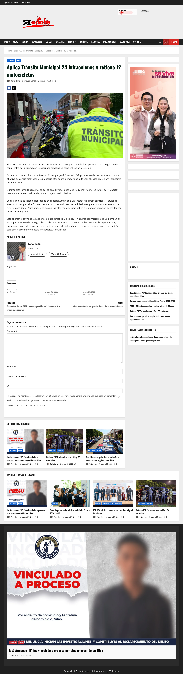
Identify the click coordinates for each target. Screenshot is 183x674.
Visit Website (37, 254)
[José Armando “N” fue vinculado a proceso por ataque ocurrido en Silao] (25, 441)
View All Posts (58, 254)
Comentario (13, 331)
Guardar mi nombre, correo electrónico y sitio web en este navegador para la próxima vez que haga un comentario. (63, 396)
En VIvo (174, 41)
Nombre (11, 366)
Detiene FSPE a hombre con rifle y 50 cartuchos (63, 458)
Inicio (7, 41)
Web (9, 386)
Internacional (109, 41)
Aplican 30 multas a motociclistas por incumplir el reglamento (98, 288)
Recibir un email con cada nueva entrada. (28, 405)
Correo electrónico (16, 376)
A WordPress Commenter (140, 337)
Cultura (137, 41)
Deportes (72, 41)
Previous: (34, 306)
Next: (97, 304)
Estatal (49, 41)
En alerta (60, 41)
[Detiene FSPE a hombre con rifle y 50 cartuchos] (64, 441)
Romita (25, 41)
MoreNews (100, 671)
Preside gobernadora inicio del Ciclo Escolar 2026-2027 (152, 301)
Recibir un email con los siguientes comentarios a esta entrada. (36, 400)
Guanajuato (37, 41)
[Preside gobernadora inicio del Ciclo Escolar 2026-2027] (70, 493)
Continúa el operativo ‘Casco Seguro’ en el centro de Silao (61, 288)
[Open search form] (160, 42)
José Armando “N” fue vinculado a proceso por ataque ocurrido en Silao (24, 458)
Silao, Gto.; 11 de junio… (17, 287)
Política (84, 41)
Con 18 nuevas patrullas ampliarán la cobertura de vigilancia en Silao (102, 458)
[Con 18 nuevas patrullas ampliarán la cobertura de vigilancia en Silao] (104, 441)
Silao (15, 41)
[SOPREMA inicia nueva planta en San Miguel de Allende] (113, 493)
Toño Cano (15, 81)
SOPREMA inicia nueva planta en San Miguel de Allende (152, 306)
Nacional (95, 41)
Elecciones (125, 41)
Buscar (134, 267)
